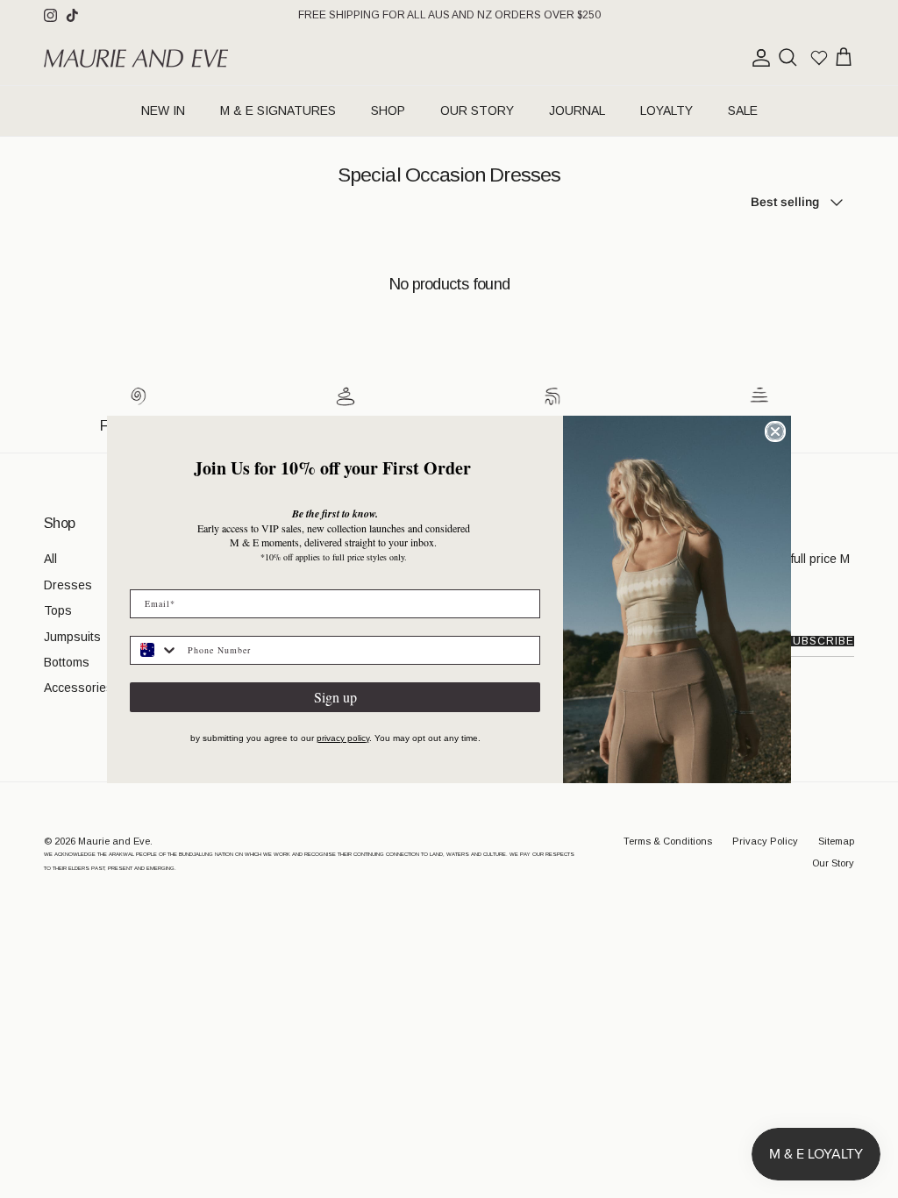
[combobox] (155, 650)
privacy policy (343, 738)
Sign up (335, 697)
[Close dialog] (775, 431)
